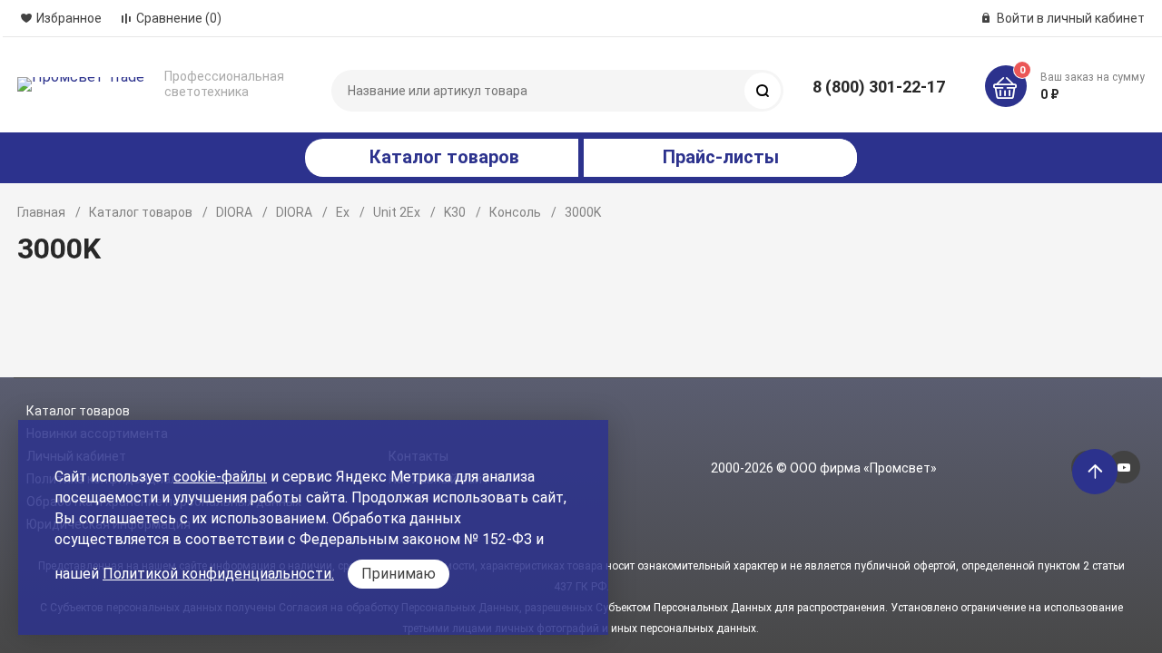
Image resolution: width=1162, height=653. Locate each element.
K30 (455, 212)
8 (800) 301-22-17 (878, 86)
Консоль (515, 212)
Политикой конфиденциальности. (218, 573)
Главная (41, 212)
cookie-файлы (220, 476)
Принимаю (398, 573)
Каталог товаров (140, 212)
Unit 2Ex (396, 212)
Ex (343, 212)
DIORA (234, 212)
